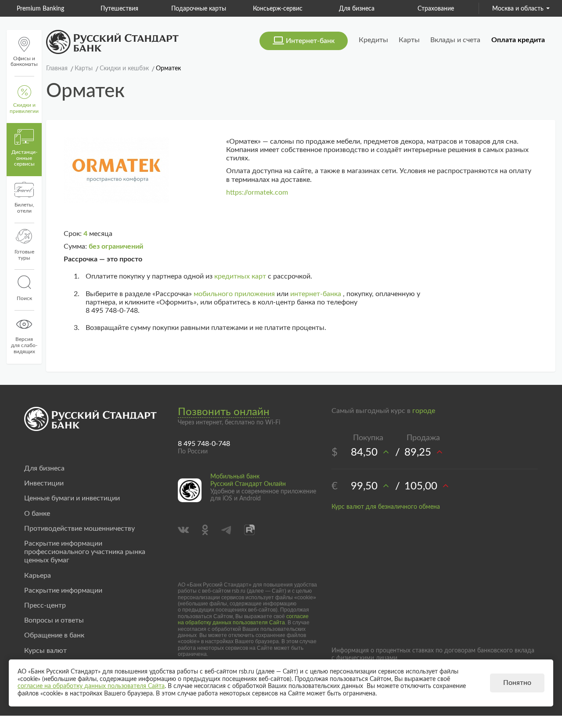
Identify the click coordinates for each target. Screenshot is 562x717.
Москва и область (518, 9)
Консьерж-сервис (278, 9)
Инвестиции (44, 483)
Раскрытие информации (63, 590)
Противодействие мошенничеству (79, 528)
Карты (409, 39)
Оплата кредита (518, 39)
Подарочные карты (198, 9)
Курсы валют (45, 650)
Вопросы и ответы (54, 620)
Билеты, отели (24, 208)
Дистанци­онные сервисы (24, 158)
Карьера (37, 575)
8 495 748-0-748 (204, 443)
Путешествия (119, 9)
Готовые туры (24, 255)
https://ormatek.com (257, 192)
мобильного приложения (234, 293)
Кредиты (373, 39)
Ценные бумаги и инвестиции (72, 498)
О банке (37, 513)
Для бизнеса (357, 9)
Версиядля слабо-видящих (24, 345)
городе (423, 410)
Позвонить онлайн (224, 412)
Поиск (24, 298)
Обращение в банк (54, 635)
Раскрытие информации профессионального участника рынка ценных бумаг (84, 552)
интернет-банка (315, 293)
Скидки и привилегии (24, 108)
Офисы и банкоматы (24, 61)
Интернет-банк (310, 40)
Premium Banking (40, 9)
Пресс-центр (45, 605)
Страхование (436, 9)
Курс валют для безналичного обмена (385, 507)
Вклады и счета (455, 39)
